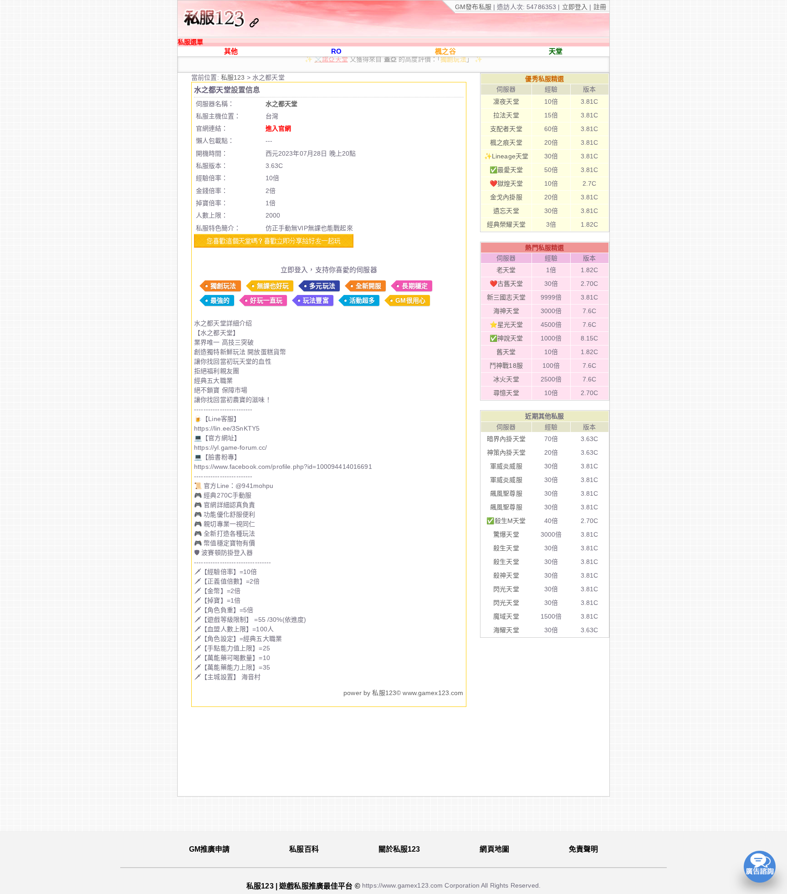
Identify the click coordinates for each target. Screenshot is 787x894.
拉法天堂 (506, 115)
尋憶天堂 (506, 392)
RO (336, 51)
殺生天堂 (506, 548)
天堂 (555, 51)
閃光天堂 (506, 589)
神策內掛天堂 (506, 452)
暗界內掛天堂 (506, 438)
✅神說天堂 (506, 338)
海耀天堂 (506, 630)
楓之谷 (445, 51)
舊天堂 (506, 352)
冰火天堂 (506, 379)
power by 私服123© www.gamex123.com (403, 692)
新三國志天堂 (506, 297)
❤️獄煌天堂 (506, 183)
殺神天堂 (506, 575)
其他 (231, 51)
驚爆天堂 (506, 534)
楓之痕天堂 (506, 142)
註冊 (599, 6)
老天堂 (506, 270)
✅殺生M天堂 (506, 520)
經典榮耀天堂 (506, 224)
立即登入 (576, 6)
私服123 (234, 77)
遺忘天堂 (506, 210)
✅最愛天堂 (506, 169)
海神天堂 (506, 311)
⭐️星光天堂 (506, 324)
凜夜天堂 (506, 101)
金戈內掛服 (506, 197)
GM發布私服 (473, 6)
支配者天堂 (506, 128)
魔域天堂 (506, 616)
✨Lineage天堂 (370, 69)
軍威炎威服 (506, 466)
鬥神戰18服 (506, 365)
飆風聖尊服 (506, 493)
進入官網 (278, 128)
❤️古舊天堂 (506, 283)
